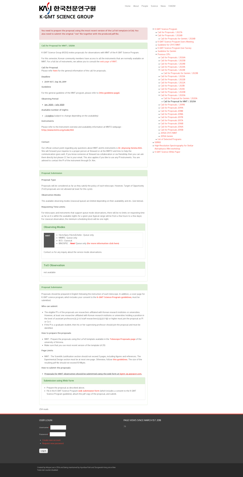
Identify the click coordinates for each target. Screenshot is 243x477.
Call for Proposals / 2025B (173, 60)
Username (44, 427)
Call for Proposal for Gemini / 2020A (180, 98)
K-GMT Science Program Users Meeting (176, 41)
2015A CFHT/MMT (169, 133)
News (163, 6)
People (145, 6)
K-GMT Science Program (166, 29)
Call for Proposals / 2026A (173, 57)
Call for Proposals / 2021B (173, 85)
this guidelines (120, 359)
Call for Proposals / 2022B (173, 79)
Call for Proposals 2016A (172, 127)
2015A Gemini (167, 136)
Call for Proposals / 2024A (173, 67)
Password (44, 434)
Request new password (53, 443)
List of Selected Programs (169, 139)
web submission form (88, 391)
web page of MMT (108, 61)
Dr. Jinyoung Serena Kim (130, 148)
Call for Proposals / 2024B (173, 64)
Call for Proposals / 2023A (173, 76)
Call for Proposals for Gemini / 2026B (178, 38)
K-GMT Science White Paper (167, 152)
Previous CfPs (164, 54)
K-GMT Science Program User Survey (174, 48)
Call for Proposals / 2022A (173, 82)
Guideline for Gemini (167, 51)
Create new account (51, 440)
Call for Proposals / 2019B (173, 104)
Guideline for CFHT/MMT (169, 45)
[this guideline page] (109, 93)
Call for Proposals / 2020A (173, 95)
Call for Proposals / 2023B (173, 70)
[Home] (67, 18)
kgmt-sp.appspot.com (130, 374)
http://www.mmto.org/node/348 (57, 130)
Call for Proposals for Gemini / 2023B (181, 73)
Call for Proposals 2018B (172, 111)
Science (154, 6)
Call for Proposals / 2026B (170, 35)
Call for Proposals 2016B (172, 123)
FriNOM (172, 6)
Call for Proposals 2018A (172, 114)
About (136, 6)
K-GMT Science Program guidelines (114, 297)
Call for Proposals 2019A (172, 108)
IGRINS (158, 142)
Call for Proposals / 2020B (173, 92)
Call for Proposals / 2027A (170, 32)
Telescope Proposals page (122, 339)
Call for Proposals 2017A (172, 120)
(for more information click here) (103, 243)
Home (127, 6)
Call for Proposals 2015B (172, 130)
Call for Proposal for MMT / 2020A (180, 101)
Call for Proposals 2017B (172, 117)
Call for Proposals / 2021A (173, 89)
